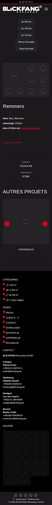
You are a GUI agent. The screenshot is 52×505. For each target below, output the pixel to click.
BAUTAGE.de (12, 333)
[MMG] (35, 453)
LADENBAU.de (13, 338)
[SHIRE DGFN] (7, 462)
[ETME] (26, 444)
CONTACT (11, 323)
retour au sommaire (13, 142)
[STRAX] (44, 471)
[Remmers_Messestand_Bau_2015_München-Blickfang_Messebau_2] (14, 74)
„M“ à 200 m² (12, 290)
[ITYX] (16, 444)
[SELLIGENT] (7, 471)
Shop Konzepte (26, 48)
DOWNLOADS (13, 328)
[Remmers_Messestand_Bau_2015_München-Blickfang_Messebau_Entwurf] (43, 91)
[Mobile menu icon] (46, 9)
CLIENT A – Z (12, 318)
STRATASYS (26, 249)
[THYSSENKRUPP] (26, 435)
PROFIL (10, 313)
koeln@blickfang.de (12, 371)
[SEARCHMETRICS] (16, 471)
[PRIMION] (44, 462)
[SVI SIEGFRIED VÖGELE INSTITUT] (44, 453)
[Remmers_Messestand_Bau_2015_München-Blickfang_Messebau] (43, 68)
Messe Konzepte (26, 42)
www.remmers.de (30, 128)
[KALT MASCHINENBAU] (35, 435)
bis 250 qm (26, 28)
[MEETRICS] (7, 453)
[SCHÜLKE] (44, 444)
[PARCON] (35, 462)
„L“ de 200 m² (12, 295)
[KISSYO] (26, 462)
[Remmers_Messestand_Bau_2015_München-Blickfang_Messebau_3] (32, 80)
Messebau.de (12, 343)
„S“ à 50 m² (11, 285)
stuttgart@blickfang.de (13, 403)
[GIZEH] (7, 480)
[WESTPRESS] (26, 471)
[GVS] (16, 435)
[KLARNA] (16, 453)
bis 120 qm (26, 35)
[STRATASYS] (7, 435)
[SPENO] (26, 453)
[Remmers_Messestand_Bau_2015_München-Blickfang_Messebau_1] (32, 68)
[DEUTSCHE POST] (16, 462)
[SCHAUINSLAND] (44, 435)
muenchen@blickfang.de (14, 418)
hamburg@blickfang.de (14, 387)
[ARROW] (7, 444)
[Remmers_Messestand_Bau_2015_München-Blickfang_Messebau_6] (43, 80)
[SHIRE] (26, 480)
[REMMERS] (35, 444)
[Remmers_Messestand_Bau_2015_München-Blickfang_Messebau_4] (32, 91)
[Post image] (26, 221)
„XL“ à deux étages (15, 300)
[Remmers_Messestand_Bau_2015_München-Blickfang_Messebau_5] (8, 91)
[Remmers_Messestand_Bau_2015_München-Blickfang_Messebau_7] (20, 91)
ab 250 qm (26, 21)
